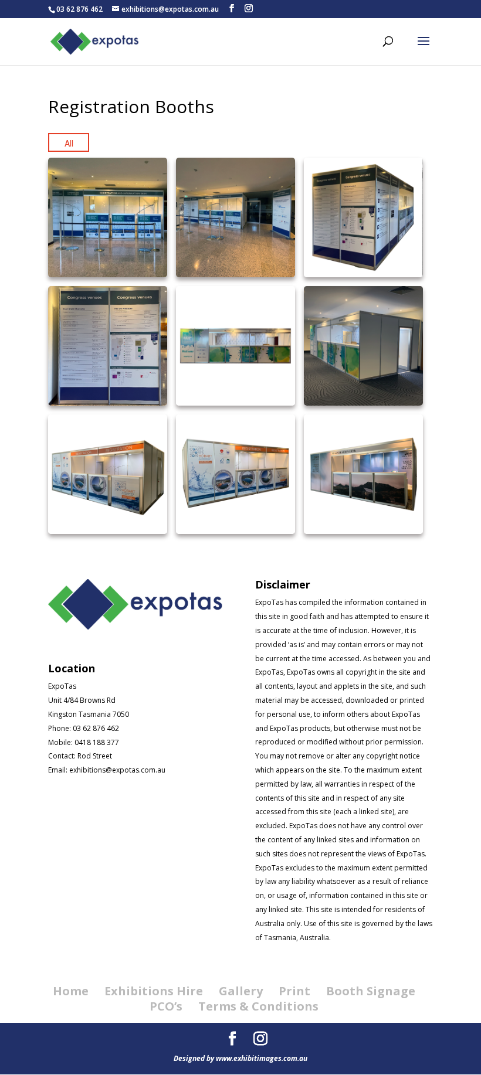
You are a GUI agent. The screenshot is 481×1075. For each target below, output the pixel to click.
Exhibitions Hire (153, 991)
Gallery (241, 991)
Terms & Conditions (258, 1006)
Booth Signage (370, 991)
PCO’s (166, 1006)
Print (294, 991)
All (69, 143)
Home (71, 991)
